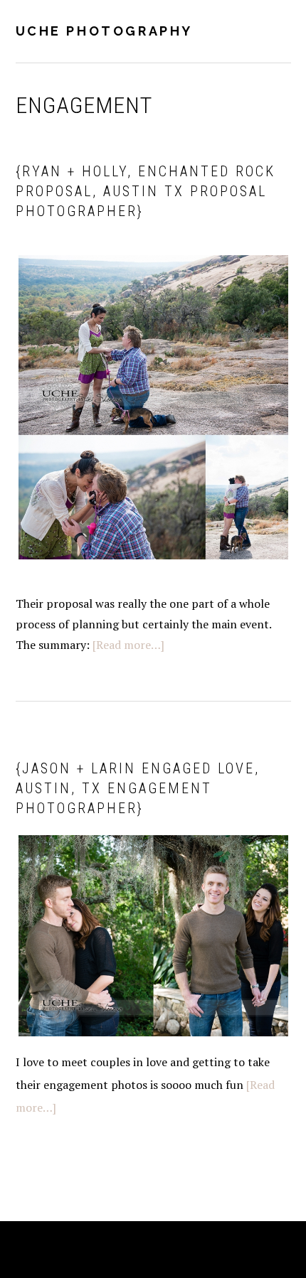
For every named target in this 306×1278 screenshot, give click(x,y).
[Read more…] (128, 645)
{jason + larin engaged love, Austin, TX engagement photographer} (138, 788)
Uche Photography (105, 30)
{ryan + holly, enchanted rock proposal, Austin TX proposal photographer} (145, 191)
